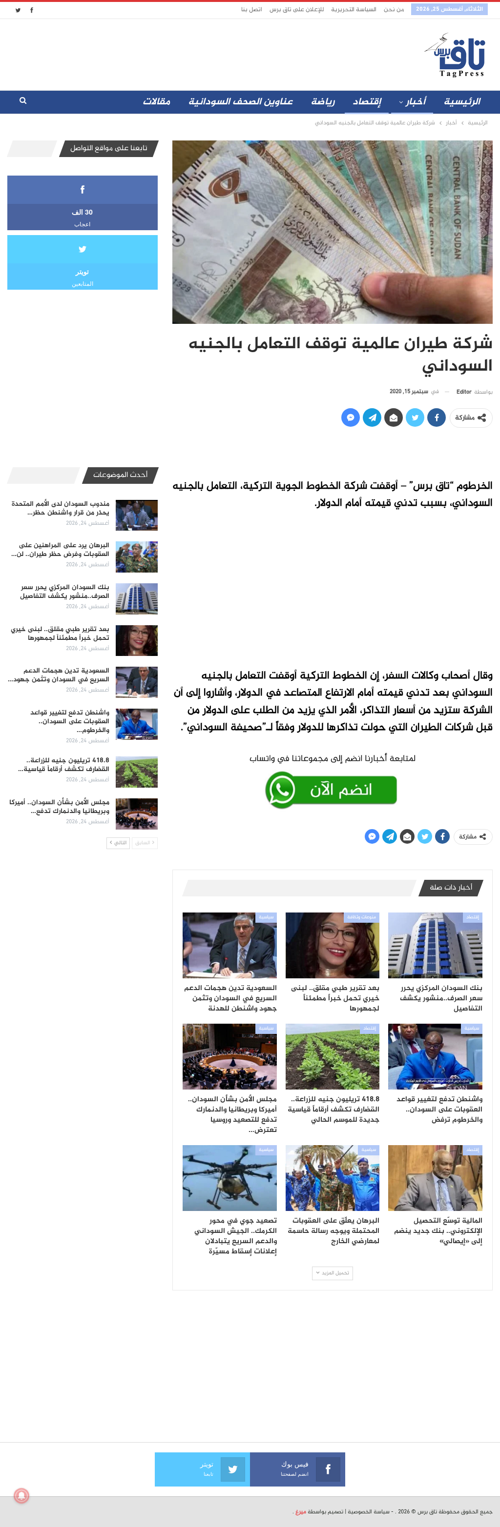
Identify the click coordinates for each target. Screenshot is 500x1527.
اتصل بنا (251, 9)
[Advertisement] (212, 52)
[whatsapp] (332, 779)
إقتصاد (367, 102)
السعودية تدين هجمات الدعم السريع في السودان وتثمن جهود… (58, 675)
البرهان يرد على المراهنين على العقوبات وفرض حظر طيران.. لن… (60, 550)
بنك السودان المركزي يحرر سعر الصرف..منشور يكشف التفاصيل (64, 592)
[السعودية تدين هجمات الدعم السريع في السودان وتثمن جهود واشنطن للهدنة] (230, 945)
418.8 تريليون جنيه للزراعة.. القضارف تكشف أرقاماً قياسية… (63, 765)
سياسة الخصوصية (369, 1512)
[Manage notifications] (21, 1496)
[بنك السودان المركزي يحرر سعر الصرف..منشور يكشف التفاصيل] (435, 945)
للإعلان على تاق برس (297, 9)
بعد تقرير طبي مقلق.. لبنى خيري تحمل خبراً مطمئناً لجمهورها (60, 634)
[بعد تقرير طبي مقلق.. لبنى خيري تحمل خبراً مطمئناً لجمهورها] (333, 945)
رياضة (322, 102)
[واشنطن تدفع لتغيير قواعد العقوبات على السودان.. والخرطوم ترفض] (435, 1057)
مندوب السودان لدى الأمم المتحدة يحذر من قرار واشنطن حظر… (60, 508)
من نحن (394, 9)
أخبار (415, 102)
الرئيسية (461, 102)
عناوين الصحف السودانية (240, 102)
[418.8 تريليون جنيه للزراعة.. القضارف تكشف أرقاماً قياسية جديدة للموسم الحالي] (333, 1057)
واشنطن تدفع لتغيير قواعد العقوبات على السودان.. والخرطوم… (69, 721)
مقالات (156, 102)
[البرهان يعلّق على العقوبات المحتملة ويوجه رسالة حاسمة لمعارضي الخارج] (333, 1178)
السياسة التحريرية (353, 9)
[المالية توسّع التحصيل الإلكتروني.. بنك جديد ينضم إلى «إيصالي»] (435, 1178)
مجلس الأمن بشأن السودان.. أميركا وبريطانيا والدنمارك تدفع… (59, 807)
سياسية (266, 917)
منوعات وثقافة (361, 917)
